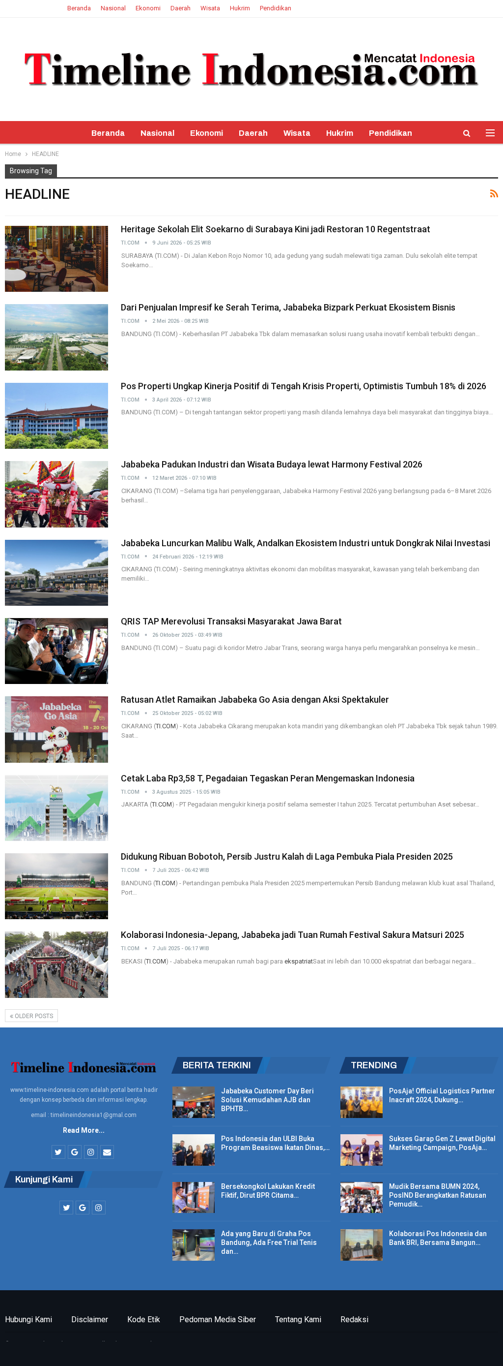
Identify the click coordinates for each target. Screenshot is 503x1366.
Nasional (113, 8)
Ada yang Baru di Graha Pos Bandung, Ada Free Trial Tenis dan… (269, 1242)
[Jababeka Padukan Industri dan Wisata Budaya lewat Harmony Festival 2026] (56, 494)
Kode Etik (143, 1319)
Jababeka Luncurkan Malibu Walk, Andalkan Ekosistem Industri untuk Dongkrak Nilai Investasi (305, 543)
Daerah (180, 8)
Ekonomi (148, 8)
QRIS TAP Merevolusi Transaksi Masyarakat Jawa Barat (231, 621)
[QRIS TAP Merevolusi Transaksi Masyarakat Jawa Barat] (56, 651)
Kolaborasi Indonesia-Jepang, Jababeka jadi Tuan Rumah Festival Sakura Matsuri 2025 (292, 935)
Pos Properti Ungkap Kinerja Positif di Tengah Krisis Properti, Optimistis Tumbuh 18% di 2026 (303, 386)
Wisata (210, 8)
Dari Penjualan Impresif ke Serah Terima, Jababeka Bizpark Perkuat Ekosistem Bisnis (288, 307)
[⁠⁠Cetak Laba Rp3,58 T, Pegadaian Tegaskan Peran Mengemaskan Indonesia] (56, 808)
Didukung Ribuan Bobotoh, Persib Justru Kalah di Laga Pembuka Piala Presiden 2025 (287, 856)
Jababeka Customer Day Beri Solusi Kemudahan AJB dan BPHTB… (267, 1100)
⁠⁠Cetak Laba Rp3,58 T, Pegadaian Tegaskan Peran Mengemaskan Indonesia (268, 778)
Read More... (84, 1130)
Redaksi (354, 1319)
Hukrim (240, 8)
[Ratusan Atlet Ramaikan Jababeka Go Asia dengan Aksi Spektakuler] (56, 729)
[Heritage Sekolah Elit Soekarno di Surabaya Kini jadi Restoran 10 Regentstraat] (56, 259)
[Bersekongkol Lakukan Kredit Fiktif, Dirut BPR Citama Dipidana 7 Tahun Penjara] (193, 1197)
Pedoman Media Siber (217, 1319)
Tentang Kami (298, 1319)
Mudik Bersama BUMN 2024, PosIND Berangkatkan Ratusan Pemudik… (437, 1195)
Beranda (79, 8)
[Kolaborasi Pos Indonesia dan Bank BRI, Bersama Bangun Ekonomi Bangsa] (361, 1245)
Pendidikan (275, 8)
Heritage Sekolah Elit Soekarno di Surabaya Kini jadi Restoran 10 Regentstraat (275, 229)
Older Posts (33, 1016)
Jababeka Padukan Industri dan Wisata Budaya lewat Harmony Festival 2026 (271, 464)
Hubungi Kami (28, 1319)
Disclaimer (89, 1319)
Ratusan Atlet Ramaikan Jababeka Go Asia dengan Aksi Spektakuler (255, 699)
